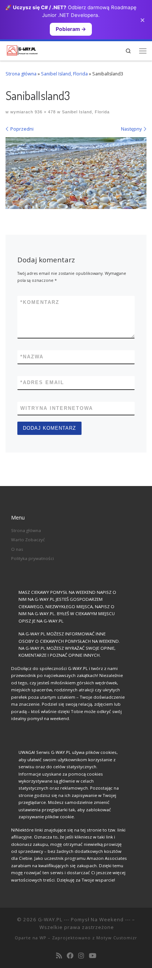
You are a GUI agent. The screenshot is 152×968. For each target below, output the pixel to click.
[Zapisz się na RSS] (59, 956)
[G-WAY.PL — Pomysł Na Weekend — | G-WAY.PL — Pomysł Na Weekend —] (22, 49)
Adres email (42, 382)
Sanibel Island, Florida (64, 74)
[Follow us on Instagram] (81, 956)
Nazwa (32, 356)
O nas (17, 549)
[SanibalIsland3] (76, 173)
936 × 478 (44, 112)
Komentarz (39, 302)
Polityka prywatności (32, 558)
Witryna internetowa (56, 408)
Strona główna (21, 74)
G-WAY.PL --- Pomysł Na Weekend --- (84, 919)
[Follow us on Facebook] (70, 956)
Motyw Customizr (116, 937)
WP (42, 937)
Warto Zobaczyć (28, 539)
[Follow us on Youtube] (92, 956)
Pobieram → (71, 29)
